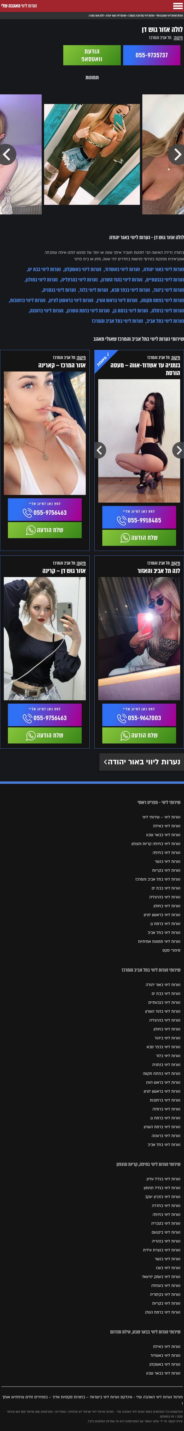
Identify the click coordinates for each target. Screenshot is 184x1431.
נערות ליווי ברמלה (168, 310)
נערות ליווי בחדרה (166, 1205)
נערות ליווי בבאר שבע (163, 835)
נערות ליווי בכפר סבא (131, 290)
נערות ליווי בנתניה (59, 290)
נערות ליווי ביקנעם (166, 1232)
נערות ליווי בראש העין (117, 300)
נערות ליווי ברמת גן (130, 310)
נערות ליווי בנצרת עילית (161, 1250)
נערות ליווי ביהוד (169, 290)
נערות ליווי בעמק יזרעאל (161, 1276)
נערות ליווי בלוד (94, 290)
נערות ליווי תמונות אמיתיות (159, 941)
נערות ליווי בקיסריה (165, 1294)
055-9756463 (50, 512)
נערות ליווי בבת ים (44, 269)
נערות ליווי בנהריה (166, 1241)
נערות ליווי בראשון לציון (71, 300)
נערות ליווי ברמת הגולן (162, 1312)
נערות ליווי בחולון (42, 279)
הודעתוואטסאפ (92, 55)
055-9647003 (144, 718)
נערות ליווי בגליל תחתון (162, 1188)
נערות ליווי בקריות (166, 870)
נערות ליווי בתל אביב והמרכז (117, 321)
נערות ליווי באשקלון (82, 269)
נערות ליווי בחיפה (166, 852)
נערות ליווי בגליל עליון (163, 1179)
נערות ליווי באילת (166, 826)
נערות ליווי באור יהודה (164, 269)
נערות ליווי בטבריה (165, 1223)
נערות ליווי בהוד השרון (122, 279)
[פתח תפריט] (178, 6)
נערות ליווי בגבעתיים (165, 279)
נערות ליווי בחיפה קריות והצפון (156, 843)
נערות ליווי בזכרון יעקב (162, 1197)
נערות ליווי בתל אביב (165, 321)
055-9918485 (144, 520)
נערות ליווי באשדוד (122, 269)
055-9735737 (152, 55)
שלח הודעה (144, 537)
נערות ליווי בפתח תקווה (162, 300)
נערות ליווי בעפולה (165, 1285)
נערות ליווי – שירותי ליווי (161, 817)
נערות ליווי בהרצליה (79, 279)
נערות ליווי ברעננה (46, 310)
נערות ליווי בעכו (168, 1268)
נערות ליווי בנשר (167, 861)
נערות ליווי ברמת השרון (88, 310)
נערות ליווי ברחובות (28, 300)
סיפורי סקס (171, 950)
